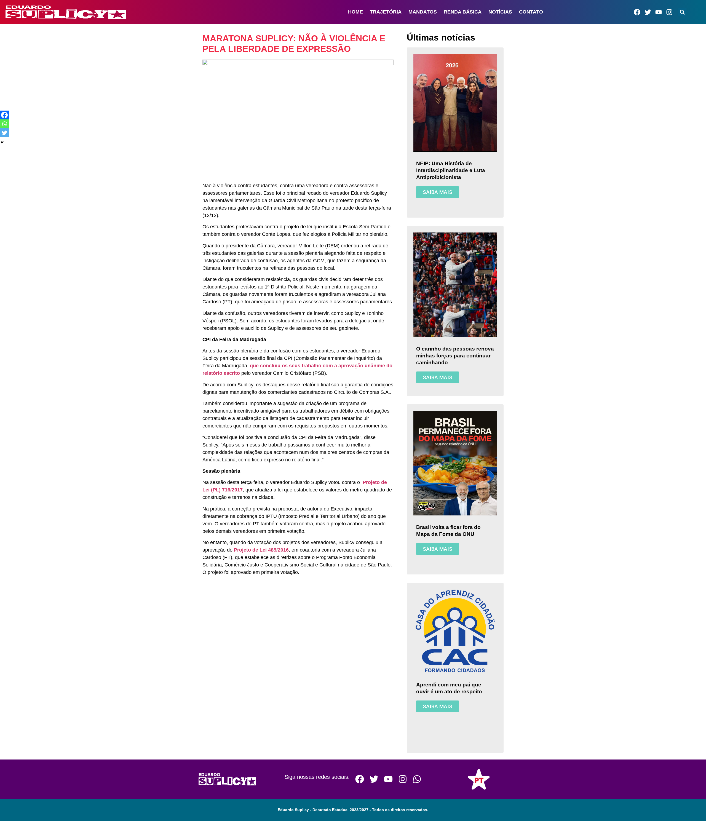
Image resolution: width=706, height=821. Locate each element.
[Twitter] (648, 12)
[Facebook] (637, 12)
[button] (682, 12)
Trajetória (386, 12)
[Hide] (2, 142)
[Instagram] (669, 12)
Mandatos (422, 12)
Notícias (500, 12)
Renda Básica (463, 12)
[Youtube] (658, 12)
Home (355, 12)
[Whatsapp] (4, 123)
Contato (531, 12)
